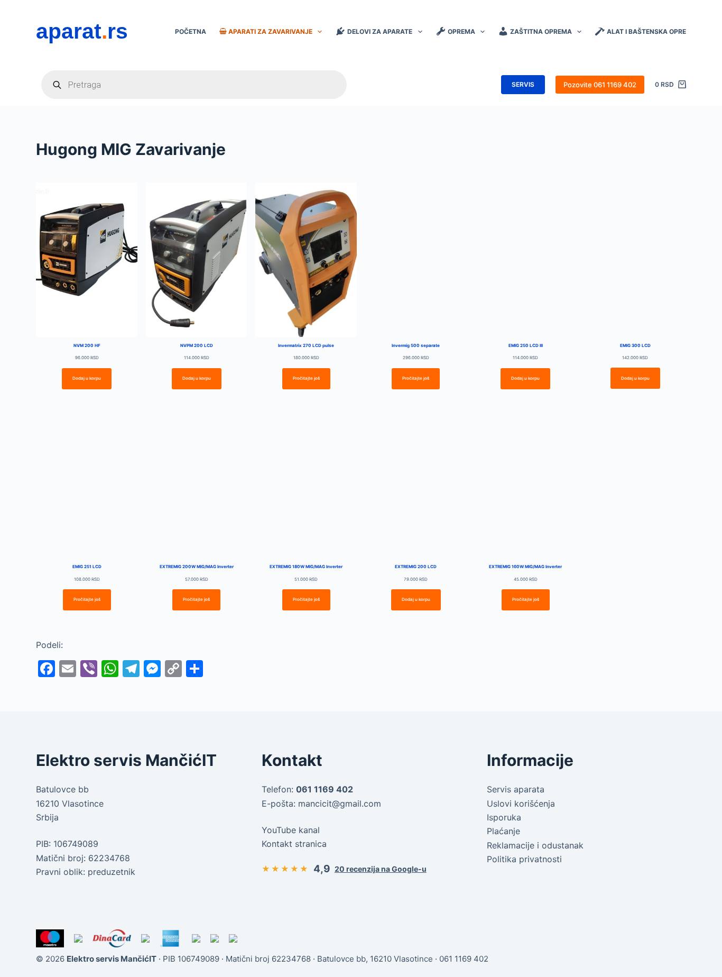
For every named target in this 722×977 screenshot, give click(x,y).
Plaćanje (503, 831)
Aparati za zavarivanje (270, 31)
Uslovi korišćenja (521, 803)
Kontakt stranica (294, 843)
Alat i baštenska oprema (652, 31)
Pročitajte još (306, 378)
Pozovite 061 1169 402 (599, 84)
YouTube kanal (291, 830)
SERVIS (523, 84)
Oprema (461, 31)
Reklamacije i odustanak (535, 845)
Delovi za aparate (379, 31)
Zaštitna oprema (541, 31)
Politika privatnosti (524, 859)
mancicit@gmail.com (339, 803)
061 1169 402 (463, 959)
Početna (190, 31)
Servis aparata (515, 789)
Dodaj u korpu (86, 378)
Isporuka (504, 817)
